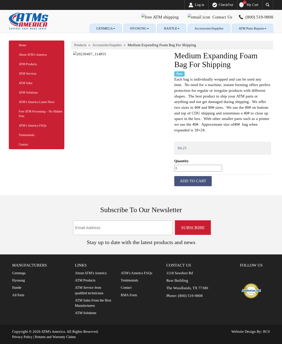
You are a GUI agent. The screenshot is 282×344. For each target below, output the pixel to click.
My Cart (252, 5)
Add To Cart (193, 181)
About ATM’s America (33, 54)
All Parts (18, 295)
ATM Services (27, 73)
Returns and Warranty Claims (55, 337)
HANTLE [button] (170, 28)
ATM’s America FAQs (32, 125)
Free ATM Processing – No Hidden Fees (40, 114)
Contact (23, 144)
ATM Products (28, 64)
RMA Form (129, 295)
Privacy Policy (22, 337)
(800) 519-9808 (190, 296)
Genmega (19, 273)
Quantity (181, 161)
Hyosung (18, 280)
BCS (266, 331)
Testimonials (26, 135)
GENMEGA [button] (104, 28)
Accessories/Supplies (209, 28)
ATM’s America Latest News (36, 102)
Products (80, 45)
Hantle (16, 287)
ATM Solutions (28, 92)
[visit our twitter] (254, 274)
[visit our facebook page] (247, 274)
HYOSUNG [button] (138, 28)
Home (22, 45)
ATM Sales (25, 83)
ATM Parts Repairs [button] (251, 28)
